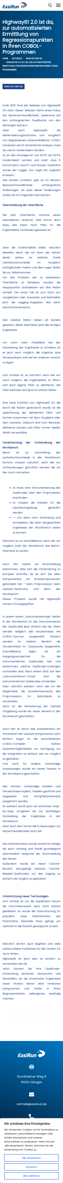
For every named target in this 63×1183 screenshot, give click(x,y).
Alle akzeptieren (31, 1158)
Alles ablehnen (31, 1176)
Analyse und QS (34, 58)
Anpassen (31, 1167)
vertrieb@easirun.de (31, 1104)
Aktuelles (17, 58)
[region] (31, 1150)
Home (5, 58)
